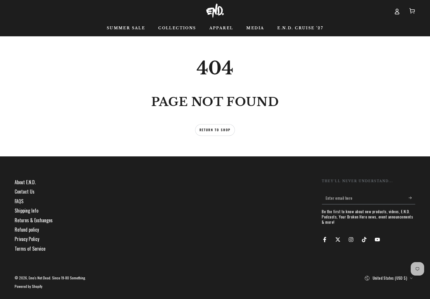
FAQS (19, 201)
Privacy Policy (27, 238)
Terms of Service (30, 248)
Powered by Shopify (28, 286)
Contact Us (25, 191)
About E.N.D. (25, 182)
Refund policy (27, 229)
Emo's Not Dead (39, 277)
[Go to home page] (214, 11)
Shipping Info (26, 210)
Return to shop (215, 129)
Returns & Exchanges (34, 220)
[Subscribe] (412, 197)
